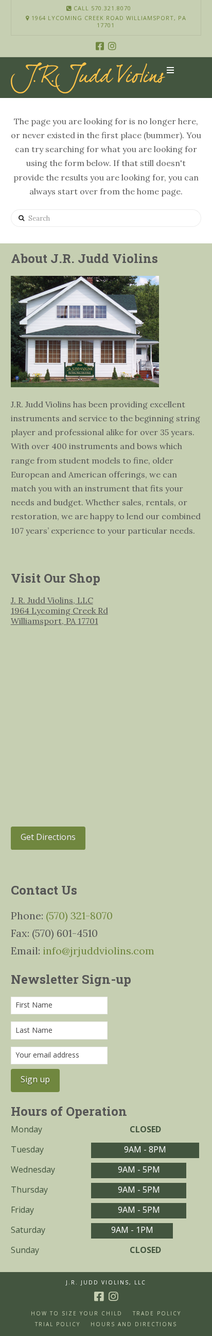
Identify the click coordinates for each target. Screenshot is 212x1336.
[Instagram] (112, 46)
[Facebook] (100, 46)
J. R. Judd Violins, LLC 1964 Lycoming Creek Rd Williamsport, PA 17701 (59, 610)
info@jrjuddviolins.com (98, 950)
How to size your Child (76, 1313)
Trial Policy (57, 1324)
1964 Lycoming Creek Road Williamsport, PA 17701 (107, 21)
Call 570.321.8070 (101, 8)
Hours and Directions (134, 1324)
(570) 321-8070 (79, 915)
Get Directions (48, 837)
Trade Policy (157, 1313)
